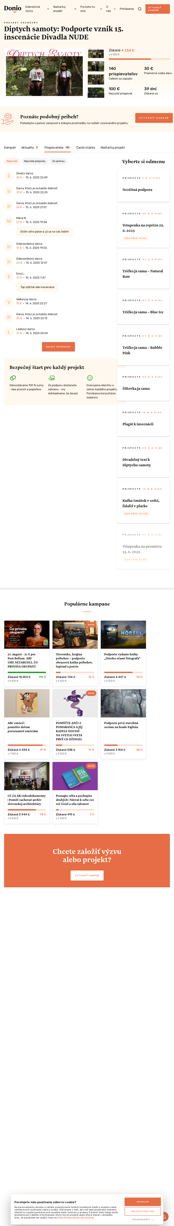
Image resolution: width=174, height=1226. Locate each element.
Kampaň (10, 147)
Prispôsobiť (141, 1219)
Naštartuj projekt (113, 147)
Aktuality (29, 147)
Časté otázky (85, 147)
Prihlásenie (127, 8)
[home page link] (12, 9)
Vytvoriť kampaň (154, 9)
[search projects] (139, 9)
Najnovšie (12, 161)
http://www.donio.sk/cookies (75, 1217)
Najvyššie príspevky (35, 161)
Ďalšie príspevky (58, 347)
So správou (58, 161)
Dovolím (143, 1202)
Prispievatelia (56, 147)
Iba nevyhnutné (142, 1211)
